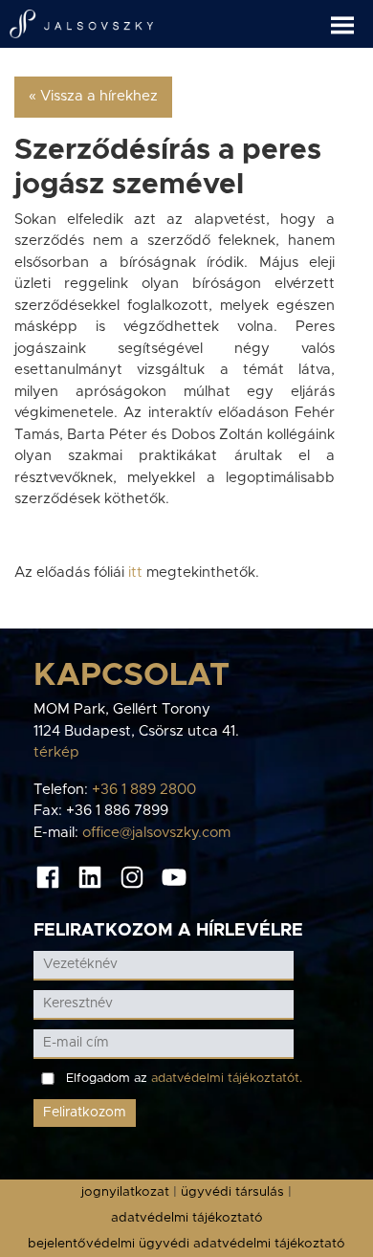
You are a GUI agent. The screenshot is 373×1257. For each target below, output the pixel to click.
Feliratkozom (84, 1112)
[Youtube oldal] (174, 876)
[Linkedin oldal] (90, 876)
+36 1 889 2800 (144, 790)
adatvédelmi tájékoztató (187, 1217)
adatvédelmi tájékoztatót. (226, 1078)
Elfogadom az (184, 1078)
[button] (352, 18)
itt (137, 572)
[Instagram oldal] (132, 876)
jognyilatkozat (125, 1192)
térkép (56, 752)
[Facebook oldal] (47, 876)
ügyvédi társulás (232, 1192)
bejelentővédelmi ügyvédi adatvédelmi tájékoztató (186, 1243)
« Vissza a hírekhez (93, 96)
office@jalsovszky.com (156, 833)
